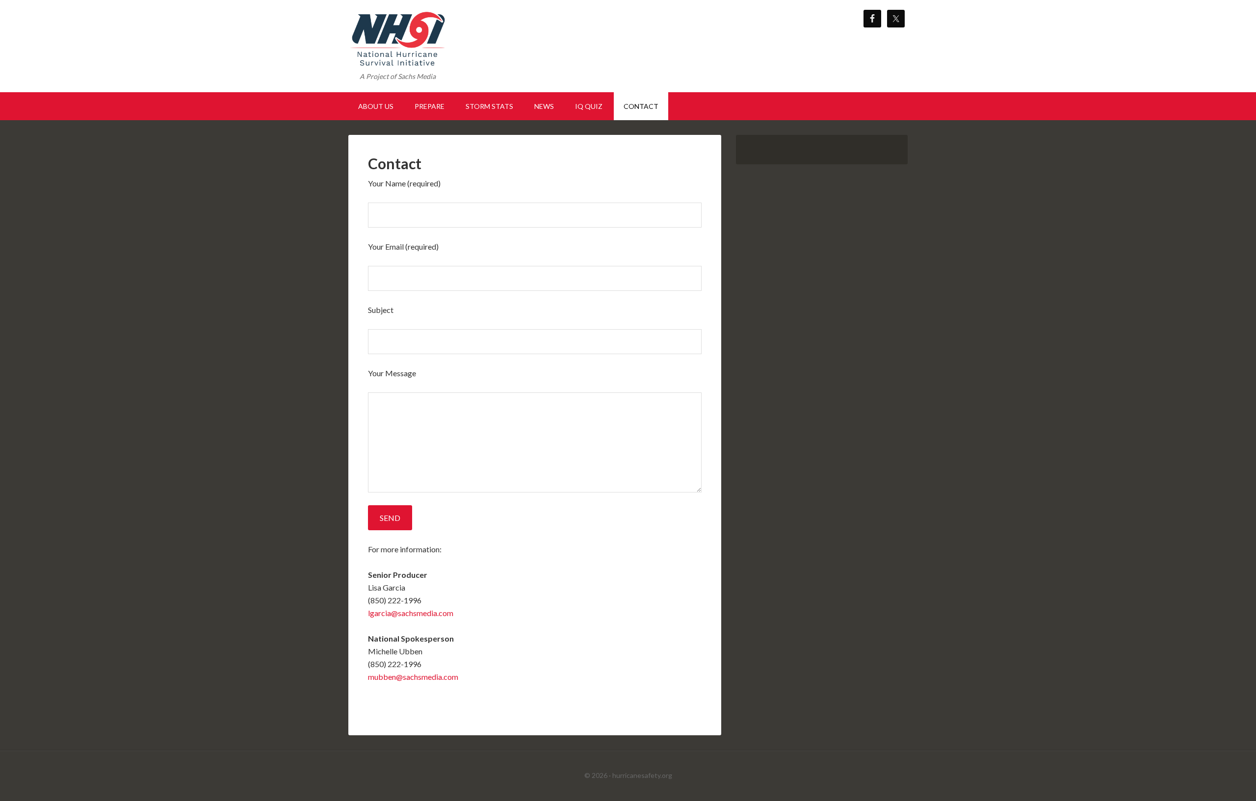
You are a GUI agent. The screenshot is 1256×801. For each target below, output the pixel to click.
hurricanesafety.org (642, 775)
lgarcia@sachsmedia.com (410, 613)
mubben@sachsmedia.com (413, 676)
